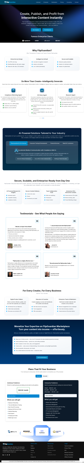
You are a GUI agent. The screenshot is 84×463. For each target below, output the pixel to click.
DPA (65, 450)
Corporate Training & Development (38, 143)
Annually (45, 376)
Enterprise (46, 2)
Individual (38, 2)
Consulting (69, 2)
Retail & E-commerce (68, 143)
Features (33, 448)
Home (32, 446)
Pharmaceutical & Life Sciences (18, 143)
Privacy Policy (67, 448)
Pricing (62, 2)
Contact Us (33, 457)
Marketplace (54, 2)
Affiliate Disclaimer (68, 457)
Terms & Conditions (68, 446)
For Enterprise (47, 29)
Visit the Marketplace (42, 357)
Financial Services (54, 143)
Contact (76, 2)
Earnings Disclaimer (68, 454)
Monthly (39, 376)
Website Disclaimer (68, 452)
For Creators (36, 29)
